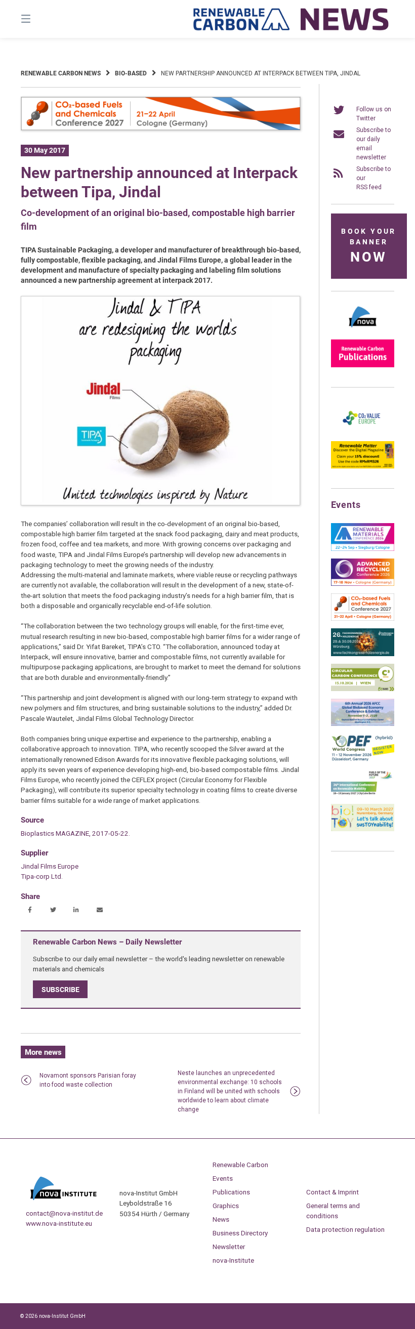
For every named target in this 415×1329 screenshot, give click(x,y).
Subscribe (60, 989)
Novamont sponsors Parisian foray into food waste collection (87, 1080)
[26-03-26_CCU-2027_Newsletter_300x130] (362, 618)
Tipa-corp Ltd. (42, 876)
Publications (231, 1192)
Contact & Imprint (332, 1192)
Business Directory (240, 1233)
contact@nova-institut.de (64, 1213)
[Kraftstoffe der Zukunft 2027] (362, 794)
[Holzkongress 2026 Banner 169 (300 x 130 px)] (362, 654)
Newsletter (229, 1246)
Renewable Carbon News (61, 73)
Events (223, 1178)
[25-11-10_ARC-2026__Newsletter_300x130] (362, 583)
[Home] (291, 19)
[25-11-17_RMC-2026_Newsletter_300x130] (362, 548)
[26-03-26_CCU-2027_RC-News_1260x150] (161, 128)
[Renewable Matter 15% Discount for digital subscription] (362, 466)
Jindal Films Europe (49, 866)
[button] (29, 910)
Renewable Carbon (240, 1165)
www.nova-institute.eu (59, 1223)
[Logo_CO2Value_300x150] (362, 431)
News (221, 1219)
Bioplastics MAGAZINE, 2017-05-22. (75, 833)
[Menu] (43, 19)
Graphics (226, 1206)
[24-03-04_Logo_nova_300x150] (362, 329)
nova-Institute (233, 1260)
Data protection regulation (345, 1229)
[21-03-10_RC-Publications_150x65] (362, 365)
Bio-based (131, 73)
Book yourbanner (368, 246)
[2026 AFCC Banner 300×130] (362, 723)
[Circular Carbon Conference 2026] (362, 689)
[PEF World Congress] (362, 759)
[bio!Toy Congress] (362, 829)
